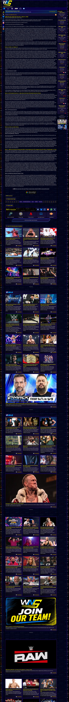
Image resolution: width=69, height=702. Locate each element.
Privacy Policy (62, 118)
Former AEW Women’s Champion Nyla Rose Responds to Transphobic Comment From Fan (31, 239)
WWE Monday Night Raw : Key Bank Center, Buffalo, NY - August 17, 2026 (19, 669)
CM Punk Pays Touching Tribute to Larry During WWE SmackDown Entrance (47, 239)
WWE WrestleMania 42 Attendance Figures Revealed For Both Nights (30, 587)
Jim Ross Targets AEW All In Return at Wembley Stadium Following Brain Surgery (13, 547)
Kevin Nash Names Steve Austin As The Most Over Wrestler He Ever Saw (13, 428)
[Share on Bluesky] (41, 209)
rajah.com (10, 195)
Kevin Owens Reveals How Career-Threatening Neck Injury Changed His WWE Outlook (48, 587)
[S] (10, 14)
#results (40, 201)
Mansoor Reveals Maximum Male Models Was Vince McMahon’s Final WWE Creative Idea (48, 690)
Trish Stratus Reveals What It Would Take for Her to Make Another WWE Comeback (31, 567)
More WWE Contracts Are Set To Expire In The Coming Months (30, 466)
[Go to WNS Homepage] (7, 3)
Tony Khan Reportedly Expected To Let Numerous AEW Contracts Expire (30, 305)
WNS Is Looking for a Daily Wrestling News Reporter (15, 626)
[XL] (14, 14)
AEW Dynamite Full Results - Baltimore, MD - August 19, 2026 (13, 528)
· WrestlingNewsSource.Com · (7, 6)
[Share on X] (54, 209)
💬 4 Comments (36, 332)
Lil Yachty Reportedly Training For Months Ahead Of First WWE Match (30, 258)
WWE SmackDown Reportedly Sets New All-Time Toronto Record (13, 258)
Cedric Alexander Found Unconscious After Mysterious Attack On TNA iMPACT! (31, 325)
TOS (59, 118)
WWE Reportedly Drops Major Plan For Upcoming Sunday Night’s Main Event (30, 428)
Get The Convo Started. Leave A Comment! (31, 220)
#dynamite (62, 102)
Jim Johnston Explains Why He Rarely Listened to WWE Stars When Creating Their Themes (48, 345)
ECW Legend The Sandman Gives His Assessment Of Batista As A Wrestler (47, 528)
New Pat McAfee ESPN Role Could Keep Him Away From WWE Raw (47, 567)
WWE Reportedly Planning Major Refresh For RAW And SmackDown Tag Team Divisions (30, 365)
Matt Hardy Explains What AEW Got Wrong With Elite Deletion (30, 278)
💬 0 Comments (18, 245)
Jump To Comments (10, 217)
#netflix (36, 201)
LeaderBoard (51, 217)
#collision (62, 16)
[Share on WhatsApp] (51, 209)
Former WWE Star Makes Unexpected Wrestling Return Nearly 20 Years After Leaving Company (12, 325)
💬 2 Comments (18, 574)
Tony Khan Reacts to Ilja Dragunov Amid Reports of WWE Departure (13, 239)
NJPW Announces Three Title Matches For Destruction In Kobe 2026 (30, 690)
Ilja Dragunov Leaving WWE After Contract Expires (15, 503)
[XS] (9, 14)
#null (62, 31)
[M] (11, 14)
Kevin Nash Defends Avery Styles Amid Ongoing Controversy (47, 278)
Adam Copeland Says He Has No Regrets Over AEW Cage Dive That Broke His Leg (30, 345)
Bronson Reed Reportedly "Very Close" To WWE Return (30, 446)
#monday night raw (26, 201)
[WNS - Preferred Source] (31, 192)
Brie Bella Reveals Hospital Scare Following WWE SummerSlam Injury (13, 466)
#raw (33, 201)
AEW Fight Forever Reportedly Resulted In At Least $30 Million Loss (48, 365)
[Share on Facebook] (44, 209)
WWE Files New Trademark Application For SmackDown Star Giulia (48, 305)
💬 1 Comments (36, 265)
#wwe (21, 201)
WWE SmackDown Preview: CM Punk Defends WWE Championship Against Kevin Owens (22, 403)
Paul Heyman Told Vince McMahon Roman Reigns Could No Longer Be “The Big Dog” (31, 528)
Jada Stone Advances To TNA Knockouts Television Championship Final (47, 325)
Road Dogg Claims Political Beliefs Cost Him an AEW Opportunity (13, 587)
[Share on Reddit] (48, 209)
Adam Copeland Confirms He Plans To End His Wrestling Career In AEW (30, 547)
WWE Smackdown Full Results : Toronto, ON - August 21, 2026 (13, 305)
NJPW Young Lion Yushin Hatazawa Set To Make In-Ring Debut (13, 690)
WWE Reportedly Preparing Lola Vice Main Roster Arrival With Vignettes (13, 345)
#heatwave (62, 63)
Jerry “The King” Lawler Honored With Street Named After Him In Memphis (12, 446)
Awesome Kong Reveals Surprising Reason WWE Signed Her (48, 466)
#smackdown (62, 48)
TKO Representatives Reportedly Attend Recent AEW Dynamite (13, 278)
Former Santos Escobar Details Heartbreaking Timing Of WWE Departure (13, 365)
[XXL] (16, 14)
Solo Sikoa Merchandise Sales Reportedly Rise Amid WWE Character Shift (47, 446)
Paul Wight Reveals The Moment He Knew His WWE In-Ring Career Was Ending (47, 547)
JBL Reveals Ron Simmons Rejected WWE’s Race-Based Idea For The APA (48, 428)
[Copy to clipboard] (38, 209)
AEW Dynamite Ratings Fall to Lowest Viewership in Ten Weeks (47, 258)
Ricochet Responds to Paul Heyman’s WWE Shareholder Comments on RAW (13, 567)
